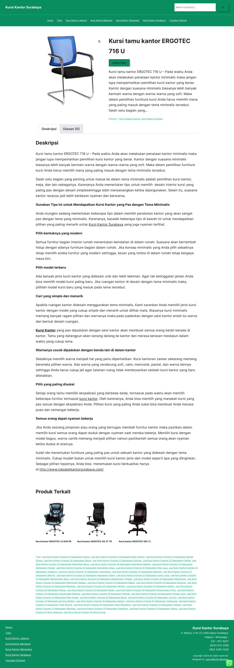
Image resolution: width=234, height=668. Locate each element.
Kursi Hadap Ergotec (129, 118)
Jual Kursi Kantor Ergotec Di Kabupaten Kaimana (137, 571)
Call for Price (119, 62)
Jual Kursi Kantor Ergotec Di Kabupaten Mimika (101, 586)
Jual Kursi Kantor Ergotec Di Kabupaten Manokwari (159, 579)
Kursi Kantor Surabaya (23, 7)
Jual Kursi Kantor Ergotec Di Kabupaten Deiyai (67, 560)
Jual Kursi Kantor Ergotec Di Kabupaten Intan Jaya (142, 567)
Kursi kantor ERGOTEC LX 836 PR (53, 541)
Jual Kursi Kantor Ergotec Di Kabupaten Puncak (105, 593)
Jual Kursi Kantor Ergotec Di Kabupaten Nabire (150, 586)
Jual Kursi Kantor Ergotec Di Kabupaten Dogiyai (116, 560)
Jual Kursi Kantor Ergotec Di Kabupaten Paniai (90, 590)
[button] (99, 41)
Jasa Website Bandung (217, 659)
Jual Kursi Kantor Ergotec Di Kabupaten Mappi (111, 582)
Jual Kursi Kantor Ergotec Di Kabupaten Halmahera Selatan (120, 564)
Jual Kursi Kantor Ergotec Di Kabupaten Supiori (100, 601)
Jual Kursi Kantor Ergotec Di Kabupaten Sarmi (102, 597)
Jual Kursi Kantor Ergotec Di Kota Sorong (84, 612)
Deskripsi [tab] (49, 129)
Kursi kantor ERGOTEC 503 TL (135, 541)
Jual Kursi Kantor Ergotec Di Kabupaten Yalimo (153, 608)
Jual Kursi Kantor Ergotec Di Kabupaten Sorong (152, 597)
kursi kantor (88, 399)
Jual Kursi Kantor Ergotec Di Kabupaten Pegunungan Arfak (146, 590)
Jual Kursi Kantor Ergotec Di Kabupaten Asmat (66, 556)
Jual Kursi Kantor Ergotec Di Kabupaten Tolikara (156, 604)
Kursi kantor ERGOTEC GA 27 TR (94, 541)
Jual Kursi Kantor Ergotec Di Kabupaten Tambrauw (151, 601)
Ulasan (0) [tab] (71, 129)
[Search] (223, 7)
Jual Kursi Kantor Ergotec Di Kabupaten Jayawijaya (84, 571)
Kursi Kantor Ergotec (152, 118)
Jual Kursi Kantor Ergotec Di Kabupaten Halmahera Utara (85, 567)
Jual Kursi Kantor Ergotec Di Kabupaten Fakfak (167, 560)
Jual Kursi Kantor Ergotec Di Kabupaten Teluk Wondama (102, 604)
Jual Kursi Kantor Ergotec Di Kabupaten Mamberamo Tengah (101, 579)
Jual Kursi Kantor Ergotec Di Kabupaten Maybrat (161, 582)
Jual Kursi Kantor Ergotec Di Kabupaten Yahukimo (102, 608)
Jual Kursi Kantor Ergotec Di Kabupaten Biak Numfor (117, 556)
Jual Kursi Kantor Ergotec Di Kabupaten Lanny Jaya (142, 575)
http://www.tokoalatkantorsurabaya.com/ (71, 469)
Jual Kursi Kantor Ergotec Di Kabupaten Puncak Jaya (158, 593)
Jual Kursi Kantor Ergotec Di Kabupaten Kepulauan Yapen (85, 575)
